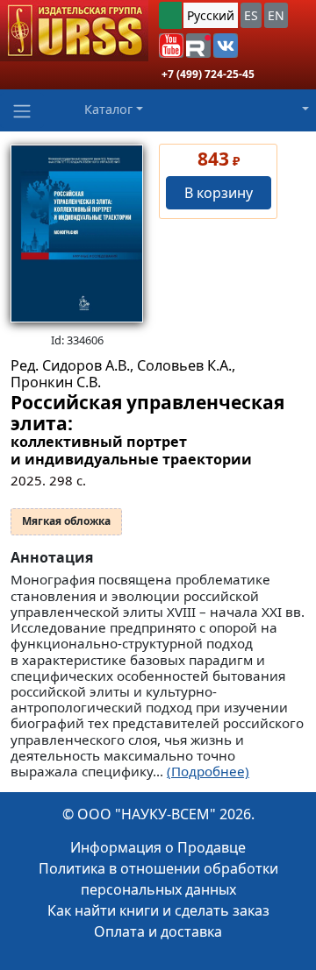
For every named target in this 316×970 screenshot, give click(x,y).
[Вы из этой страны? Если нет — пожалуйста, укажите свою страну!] (170, 15)
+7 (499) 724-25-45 (208, 74)
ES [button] (251, 15)
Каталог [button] (108, 109)
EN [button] (276, 15)
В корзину (218, 192)
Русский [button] (210, 15)
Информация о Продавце (158, 847)
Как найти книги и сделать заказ (158, 910)
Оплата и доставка (158, 931)
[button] (171, 45)
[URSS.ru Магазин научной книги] (74, 30)
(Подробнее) (208, 771)
